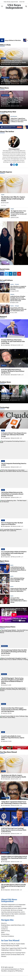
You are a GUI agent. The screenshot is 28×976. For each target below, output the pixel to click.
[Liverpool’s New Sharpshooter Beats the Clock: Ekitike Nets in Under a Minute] (5, 599)
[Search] (26, 6)
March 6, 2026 (15, 217)
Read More (6, 205)
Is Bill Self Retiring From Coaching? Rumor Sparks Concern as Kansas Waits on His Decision (13, 954)
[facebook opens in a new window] (2, 274)
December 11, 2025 (16, 374)
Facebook (11, 165)
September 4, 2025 (15, 400)
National (4, 335)
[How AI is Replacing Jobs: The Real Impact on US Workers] (14, 509)
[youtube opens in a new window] (19, 274)
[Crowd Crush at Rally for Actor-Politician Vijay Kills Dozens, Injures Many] (14, 725)
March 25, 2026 (15, 83)
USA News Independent (14, 6)
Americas (4, 674)
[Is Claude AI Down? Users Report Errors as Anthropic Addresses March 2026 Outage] (14, 419)
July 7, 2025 (14, 312)
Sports (11, 565)
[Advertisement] (14, 24)
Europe (3, 703)
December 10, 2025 (6, 685)
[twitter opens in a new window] (6, 274)
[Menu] (2, 6)
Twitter (14, 165)
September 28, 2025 (6, 713)
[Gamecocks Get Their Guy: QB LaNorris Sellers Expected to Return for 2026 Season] (5, 589)
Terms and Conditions (7, 936)
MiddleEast (4, 646)
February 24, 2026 (16, 345)
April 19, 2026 (15, 64)
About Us (4, 923)
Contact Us (4, 929)
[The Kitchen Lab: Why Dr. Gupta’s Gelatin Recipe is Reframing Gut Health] (14, 184)
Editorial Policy (5, 930)
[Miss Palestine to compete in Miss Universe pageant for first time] (5, 287)
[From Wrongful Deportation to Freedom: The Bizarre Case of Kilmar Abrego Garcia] (14, 358)
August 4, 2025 (15, 302)
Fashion (12, 284)
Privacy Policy (5, 934)
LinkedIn (16, 165)
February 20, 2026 (16, 556)
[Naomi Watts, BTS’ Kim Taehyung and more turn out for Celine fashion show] (5, 309)
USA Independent (6, 64)
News (2, 932)
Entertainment (5, 77)
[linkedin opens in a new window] (10, 274)
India (3, 732)
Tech (3, 430)
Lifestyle (17, 284)
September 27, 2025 (6, 741)
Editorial (4, 880)
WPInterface (18, 971)
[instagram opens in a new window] (15, 274)
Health (3, 58)
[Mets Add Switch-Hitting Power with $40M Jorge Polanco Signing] (5, 578)
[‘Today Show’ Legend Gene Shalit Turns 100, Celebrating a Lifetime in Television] (5, 119)
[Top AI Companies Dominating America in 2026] (14, 450)
